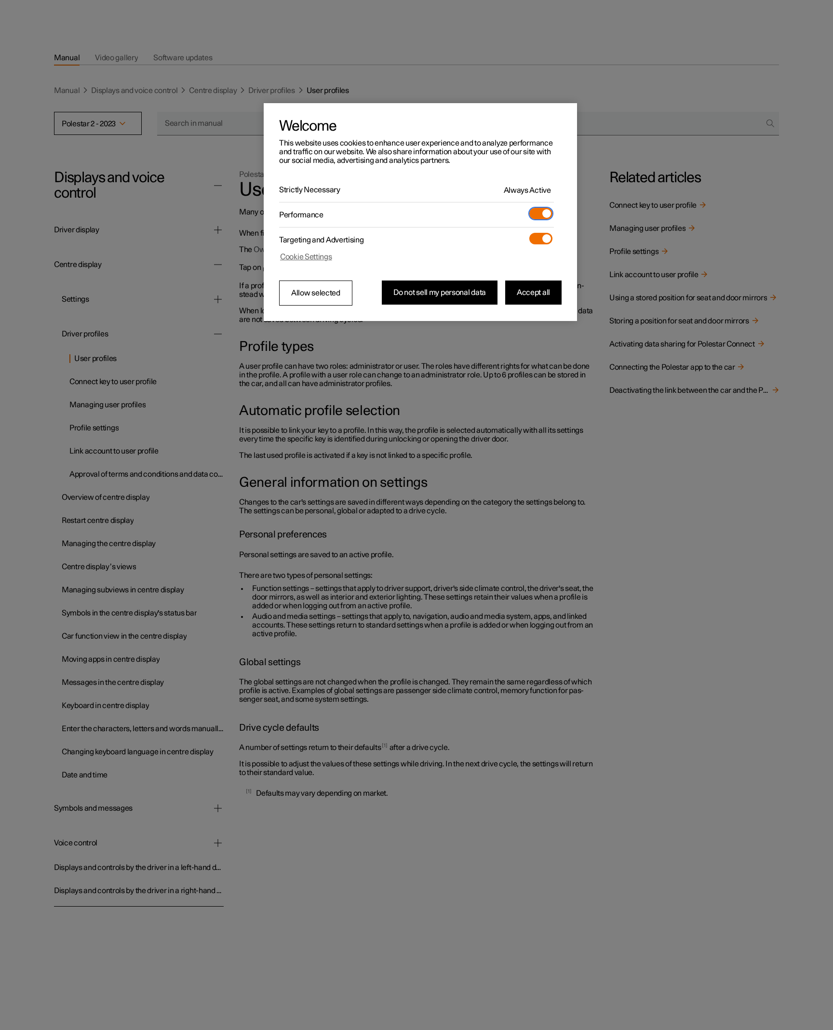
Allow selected (315, 293)
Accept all (533, 292)
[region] (420, 212)
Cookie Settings (306, 257)
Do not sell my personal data (439, 292)
